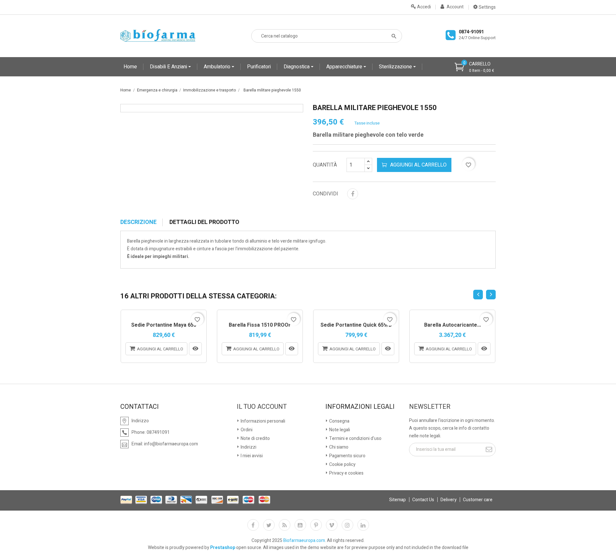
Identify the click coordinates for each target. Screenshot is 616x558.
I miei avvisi (251, 455)
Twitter (269, 525)
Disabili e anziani (169, 67)
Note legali (339, 429)
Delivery (449, 499)
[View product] (195, 348)
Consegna (338, 421)
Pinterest (316, 525)
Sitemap (397, 499)
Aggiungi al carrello (418, 165)
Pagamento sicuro (346, 455)
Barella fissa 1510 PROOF (260, 325)
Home (130, 67)
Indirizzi (248, 447)
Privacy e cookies (346, 473)
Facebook (253, 525)
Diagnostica (297, 67)
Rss (284, 525)
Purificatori (259, 67)
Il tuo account (262, 406)
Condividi (352, 193)
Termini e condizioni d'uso (354, 438)
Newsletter (429, 406)
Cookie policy (341, 464)
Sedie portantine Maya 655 (163, 325)
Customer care (477, 499)
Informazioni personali (262, 421)
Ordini (246, 429)
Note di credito (255, 438)
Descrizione (138, 222)
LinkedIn (363, 525)
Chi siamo (338, 447)
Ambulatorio (218, 67)
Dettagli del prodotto (204, 222)
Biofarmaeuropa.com (304, 540)
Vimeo (332, 525)
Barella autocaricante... (452, 325)
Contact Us (423, 499)
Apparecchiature (345, 67)
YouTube (300, 525)
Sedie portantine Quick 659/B (356, 325)
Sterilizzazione (396, 67)
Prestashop (222, 547)
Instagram (347, 525)
